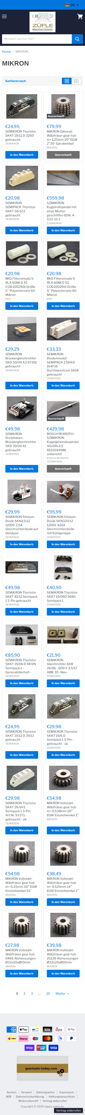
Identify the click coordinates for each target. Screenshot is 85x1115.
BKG (8, 298)
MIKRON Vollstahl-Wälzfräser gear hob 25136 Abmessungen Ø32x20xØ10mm (62, 956)
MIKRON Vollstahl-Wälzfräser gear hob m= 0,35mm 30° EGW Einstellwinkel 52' (21, 885)
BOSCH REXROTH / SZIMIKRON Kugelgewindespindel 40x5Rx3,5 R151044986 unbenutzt (63, 444)
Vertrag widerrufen (55, 1100)
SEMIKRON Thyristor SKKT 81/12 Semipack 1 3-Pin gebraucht (21, 596)
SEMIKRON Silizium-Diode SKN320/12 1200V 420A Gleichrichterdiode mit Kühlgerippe (62, 525)
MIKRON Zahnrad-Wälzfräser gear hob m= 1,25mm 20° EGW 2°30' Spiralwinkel (62, 137)
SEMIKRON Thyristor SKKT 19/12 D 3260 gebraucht (20, 135)
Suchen (12, 1092)
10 (48, 993)
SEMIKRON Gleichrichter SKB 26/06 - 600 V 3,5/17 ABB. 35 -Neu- (62, 666)
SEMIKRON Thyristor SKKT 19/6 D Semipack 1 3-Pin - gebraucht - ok (62, 738)
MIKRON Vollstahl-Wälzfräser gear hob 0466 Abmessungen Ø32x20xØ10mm (20, 956)
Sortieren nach (15, 81)
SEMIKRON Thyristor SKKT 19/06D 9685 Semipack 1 (62, 596)
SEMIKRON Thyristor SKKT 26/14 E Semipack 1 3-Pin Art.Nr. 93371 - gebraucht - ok (20, 811)
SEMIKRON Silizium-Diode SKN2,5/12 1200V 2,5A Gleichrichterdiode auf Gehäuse (21, 525)
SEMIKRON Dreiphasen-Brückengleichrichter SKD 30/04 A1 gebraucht (20, 442)
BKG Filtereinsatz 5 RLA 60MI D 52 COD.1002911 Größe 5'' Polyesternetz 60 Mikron (61, 287)
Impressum (66, 1092)
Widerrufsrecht (28, 1100)
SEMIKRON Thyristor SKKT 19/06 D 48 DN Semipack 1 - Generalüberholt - (20, 666)
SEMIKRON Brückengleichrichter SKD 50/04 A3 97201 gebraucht (21, 360)
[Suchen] (77, 39)
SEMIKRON (12, 143)
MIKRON (52, 147)
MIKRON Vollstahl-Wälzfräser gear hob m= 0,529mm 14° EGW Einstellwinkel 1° (63, 885)
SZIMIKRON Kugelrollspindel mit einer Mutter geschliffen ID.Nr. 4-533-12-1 (62, 211)
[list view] (76, 81)
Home (6, 51)
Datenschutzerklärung (30, 1096)
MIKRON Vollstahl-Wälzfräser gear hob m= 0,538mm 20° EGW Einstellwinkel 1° (63, 809)
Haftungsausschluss (62, 1096)
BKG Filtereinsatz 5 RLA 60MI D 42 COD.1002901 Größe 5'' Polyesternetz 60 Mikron (20, 287)
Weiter (60, 993)
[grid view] (67, 81)
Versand (26, 1092)
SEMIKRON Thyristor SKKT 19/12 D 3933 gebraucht (20, 735)
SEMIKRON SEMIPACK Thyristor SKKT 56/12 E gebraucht (20, 209)
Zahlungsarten (45, 1092)
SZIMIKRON (54, 223)
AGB (8, 1096)
